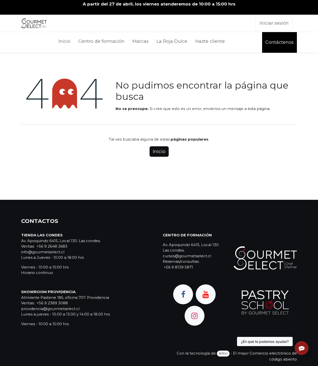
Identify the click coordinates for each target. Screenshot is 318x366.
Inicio (159, 151)
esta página (259, 108)
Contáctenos (279, 42)
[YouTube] (206, 294)
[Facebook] (183, 294)
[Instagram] (194, 316)
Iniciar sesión (274, 23)
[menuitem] (64, 42)
